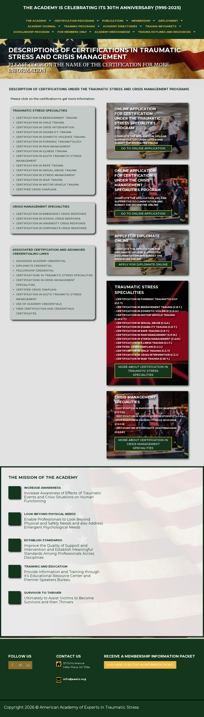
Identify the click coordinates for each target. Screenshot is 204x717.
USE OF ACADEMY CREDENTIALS (39, 303)
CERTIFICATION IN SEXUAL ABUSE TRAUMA (46, 170)
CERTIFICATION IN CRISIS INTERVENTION (45, 127)
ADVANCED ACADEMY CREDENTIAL (41, 260)
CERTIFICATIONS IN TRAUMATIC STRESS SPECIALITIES (54, 275)
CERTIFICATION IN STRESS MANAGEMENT (45, 175)
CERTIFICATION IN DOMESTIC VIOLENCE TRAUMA (50, 136)
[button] (36, 21)
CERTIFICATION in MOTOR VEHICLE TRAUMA (47, 184)
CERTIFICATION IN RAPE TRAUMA (39, 165)
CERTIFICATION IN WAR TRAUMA (39, 179)
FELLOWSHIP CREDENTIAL (35, 270)
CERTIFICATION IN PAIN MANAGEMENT (43, 146)
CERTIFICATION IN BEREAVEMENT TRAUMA (46, 117)
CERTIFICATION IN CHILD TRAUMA (40, 122)
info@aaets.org (74, 679)
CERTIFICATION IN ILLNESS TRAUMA (41, 151)
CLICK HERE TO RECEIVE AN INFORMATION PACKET (140, 664)
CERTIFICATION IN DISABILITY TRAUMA (44, 132)
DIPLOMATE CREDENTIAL (34, 265)
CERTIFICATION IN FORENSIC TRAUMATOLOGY (49, 141)
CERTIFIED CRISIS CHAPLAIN (36, 189)
